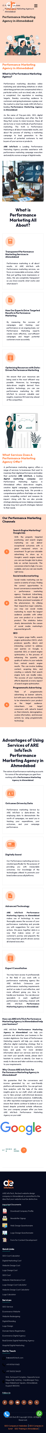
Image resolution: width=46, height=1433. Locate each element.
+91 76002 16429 (13, 1371)
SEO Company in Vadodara (16, 1426)
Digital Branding (9, 1321)
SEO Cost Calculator (11, 1256)
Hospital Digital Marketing (13, 1345)
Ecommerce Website (11, 1311)
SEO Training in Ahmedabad (26, 1428)
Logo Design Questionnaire (21, 1233)
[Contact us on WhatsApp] (39, 1414)
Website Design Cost (11, 1265)
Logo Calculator (9, 1294)
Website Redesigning (11, 1316)
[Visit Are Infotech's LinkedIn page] (4, 1402)
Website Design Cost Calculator (15, 1289)
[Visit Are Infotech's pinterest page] (23, 1402)
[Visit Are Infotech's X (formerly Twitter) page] (36, 1402)
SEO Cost (6, 1275)
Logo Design (7, 1326)
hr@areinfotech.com (14, 1357)
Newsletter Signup (18, 1218)
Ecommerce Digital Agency (14, 1335)
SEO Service (7, 1306)
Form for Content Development (23, 1240)
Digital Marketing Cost (11, 1260)
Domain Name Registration (13, 1331)
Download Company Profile (21, 1211)
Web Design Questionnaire (21, 1225)
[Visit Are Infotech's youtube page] (17, 1402)
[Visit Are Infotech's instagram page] (11, 1402)
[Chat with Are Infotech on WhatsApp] (39, 1416)
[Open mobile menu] (36, 5)
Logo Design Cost (9, 1270)
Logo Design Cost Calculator (14, 1285)
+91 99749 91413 (13, 1364)
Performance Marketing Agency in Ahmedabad (18, 19)
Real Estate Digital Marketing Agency (18, 1340)
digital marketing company (20, 479)
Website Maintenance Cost (13, 1280)
